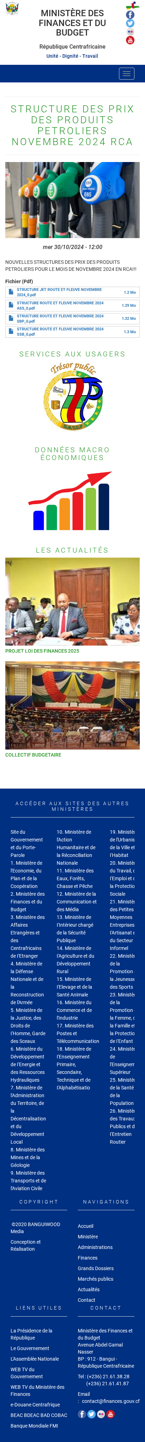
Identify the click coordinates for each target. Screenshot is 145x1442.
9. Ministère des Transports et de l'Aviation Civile (28, 1180)
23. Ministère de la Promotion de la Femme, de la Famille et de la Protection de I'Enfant (126, 1018)
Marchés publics (95, 1279)
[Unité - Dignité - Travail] (12, 8)
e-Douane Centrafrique (35, 1404)
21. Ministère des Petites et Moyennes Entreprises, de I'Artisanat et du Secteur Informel (126, 925)
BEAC (17, 1415)
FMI (54, 1426)
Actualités (89, 1289)
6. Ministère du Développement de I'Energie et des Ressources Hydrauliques (28, 1064)
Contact (86, 1300)
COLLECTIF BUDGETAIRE (33, 755)
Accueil (85, 1226)
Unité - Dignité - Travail (72, 56)
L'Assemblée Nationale (35, 1359)
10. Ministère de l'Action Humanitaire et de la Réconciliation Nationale (76, 847)
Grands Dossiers (96, 1268)
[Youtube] (130, 40)
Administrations (95, 1247)
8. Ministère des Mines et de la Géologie (28, 1157)
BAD (45, 1415)
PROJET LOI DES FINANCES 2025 (42, 651)
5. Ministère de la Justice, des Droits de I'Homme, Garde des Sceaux (28, 1025)
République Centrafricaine (72, 46)
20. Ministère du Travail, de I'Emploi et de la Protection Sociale (124, 878)
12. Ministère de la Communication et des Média (77, 901)
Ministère (88, 1236)
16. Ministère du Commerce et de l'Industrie (74, 1010)
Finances (87, 1258)
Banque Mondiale (30, 1426)
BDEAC (31, 1415)
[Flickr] (130, 31)
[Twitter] (130, 23)
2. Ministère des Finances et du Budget (28, 901)
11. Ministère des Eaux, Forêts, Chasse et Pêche (75, 878)
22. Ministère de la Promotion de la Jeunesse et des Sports (125, 971)
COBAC (59, 1415)
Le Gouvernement (30, 1348)
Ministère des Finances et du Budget (72, 23)
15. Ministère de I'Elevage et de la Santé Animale (74, 986)
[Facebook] (130, 14)
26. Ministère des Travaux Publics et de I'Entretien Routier (124, 1126)
